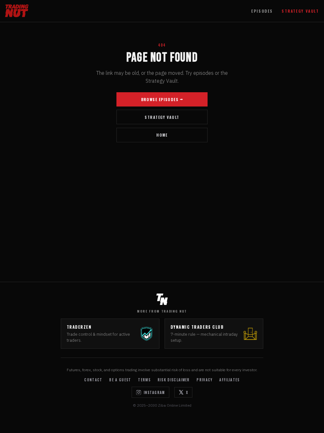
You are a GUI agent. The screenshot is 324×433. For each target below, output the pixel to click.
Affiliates (229, 379)
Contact (93, 379)
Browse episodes (160, 99)
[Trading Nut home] (16, 10)
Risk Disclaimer (174, 379)
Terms (144, 379)
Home (162, 135)
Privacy (204, 379)
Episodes (262, 11)
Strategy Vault (300, 11)
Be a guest (120, 379)
